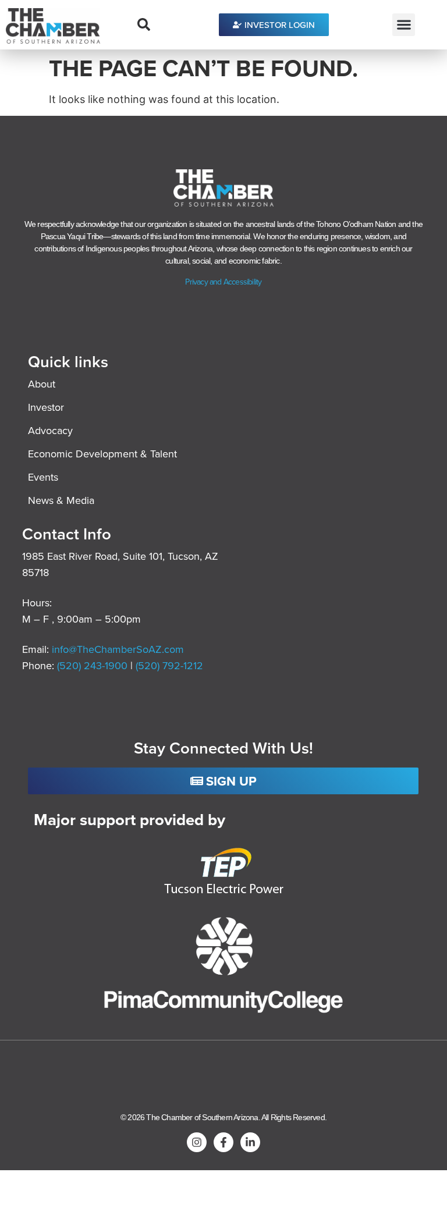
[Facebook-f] (223, 1142)
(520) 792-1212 (169, 665)
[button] (403, 24)
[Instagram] (197, 1142)
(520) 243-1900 (93, 665)
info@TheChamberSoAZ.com (118, 649)
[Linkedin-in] (250, 1142)
